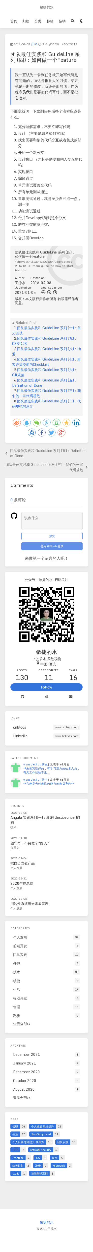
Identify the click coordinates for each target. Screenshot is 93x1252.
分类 (37, 21)
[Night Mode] (81, 21)
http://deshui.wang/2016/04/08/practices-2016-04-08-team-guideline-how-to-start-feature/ (44, 265)
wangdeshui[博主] (36, 764)
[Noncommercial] (55, 292)
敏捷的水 (47, 7)
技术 (13, 827)
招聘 (62, 21)
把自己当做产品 (22, 863)
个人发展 (16, 868)
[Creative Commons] (43, 292)
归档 (25, 21)
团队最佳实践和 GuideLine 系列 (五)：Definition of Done (44, 382)
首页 (13, 21)
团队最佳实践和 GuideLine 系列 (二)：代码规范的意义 (46, 403)
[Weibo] (46, 697)
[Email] (71, 697)
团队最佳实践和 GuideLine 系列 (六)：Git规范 (44, 372)
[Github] (22, 697)
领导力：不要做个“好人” (29, 843)
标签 (50, 21)
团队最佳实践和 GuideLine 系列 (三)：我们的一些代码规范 (46, 393)
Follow (46, 687)
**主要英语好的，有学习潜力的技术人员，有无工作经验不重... (51, 770)
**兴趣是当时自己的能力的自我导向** (48, 783)
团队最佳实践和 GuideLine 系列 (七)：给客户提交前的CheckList (46, 361)
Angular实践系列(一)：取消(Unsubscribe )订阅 (45, 819)
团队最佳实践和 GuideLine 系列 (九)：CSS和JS (44, 340)
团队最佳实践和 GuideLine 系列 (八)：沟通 (46, 351)
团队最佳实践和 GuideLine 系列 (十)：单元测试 (46, 330)
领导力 (14, 847)
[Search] (72, 21)
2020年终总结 (21, 883)
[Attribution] (49, 292)
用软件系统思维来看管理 (29, 903)
